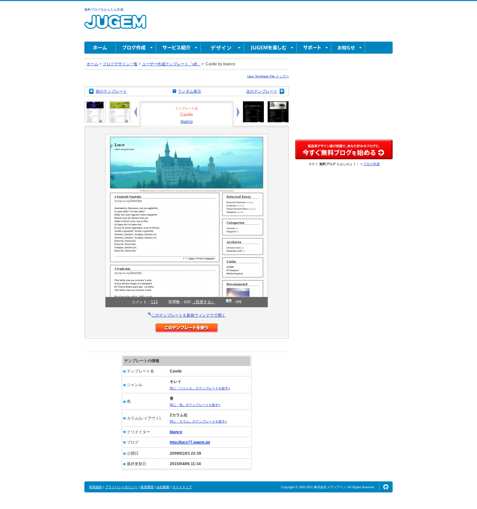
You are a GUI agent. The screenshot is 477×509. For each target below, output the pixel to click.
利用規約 (95, 487)
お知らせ (348, 48)
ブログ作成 (136, 48)
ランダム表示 (189, 91)
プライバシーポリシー (121, 487)
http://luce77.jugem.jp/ (190, 442)
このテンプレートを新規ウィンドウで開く (189, 315)
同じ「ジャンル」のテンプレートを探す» (200, 388)
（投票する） (203, 302)
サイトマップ (182, 487)
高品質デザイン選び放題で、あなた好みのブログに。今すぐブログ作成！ (344, 149)
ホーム (100, 48)
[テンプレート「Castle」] (186, 137)
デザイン (222, 48)
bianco (187, 121)
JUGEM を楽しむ (270, 48)
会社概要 (162, 487)
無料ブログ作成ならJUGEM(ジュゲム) (115, 25)
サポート (314, 48)
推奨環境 (147, 487)
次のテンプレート (261, 91)
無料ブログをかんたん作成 (103, 9)
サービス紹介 (178, 48)
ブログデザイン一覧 (120, 64)
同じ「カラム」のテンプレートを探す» (198, 421)
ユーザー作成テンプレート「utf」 (171, 64)
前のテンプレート (111, 91)
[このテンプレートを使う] (186, 326)
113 (154, 302)
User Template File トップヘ (268, 76)
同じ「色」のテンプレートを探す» (195, 405)
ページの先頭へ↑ (386, 486)
